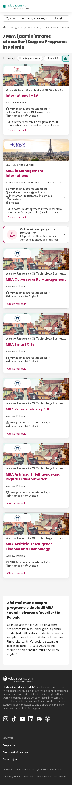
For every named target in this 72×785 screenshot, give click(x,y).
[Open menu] (66, 6)
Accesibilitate (59, 776)
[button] (30, 58)
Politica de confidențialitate (37, 776)
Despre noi (9, 745)
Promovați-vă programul (17, 752)
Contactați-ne (10, 759)
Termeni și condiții (12, 776)
